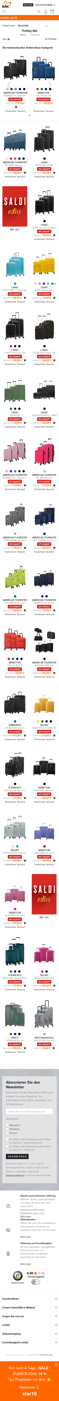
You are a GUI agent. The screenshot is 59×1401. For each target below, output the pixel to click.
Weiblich (14, 1129)
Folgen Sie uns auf (13, 1316)
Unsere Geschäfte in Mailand (18, 1307)
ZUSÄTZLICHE (29, 1373)
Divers (13, 1133)
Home (23, 34)
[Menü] (45, 1270)
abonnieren (17, 1156)
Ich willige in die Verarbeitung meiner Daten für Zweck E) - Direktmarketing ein (30, 1141)
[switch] (35, 1282)
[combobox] (32, 26)
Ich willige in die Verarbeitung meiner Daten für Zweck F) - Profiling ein (30, 1148)
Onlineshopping (11, 1333)
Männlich (15, 1125)
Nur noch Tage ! (29, 1367)
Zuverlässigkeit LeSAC (15, 1342)
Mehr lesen (25, 1216)
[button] (29, 115)
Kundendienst (10, 1298)
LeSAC (6, 1325)
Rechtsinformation (46, 1354)
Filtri (4, 39)
